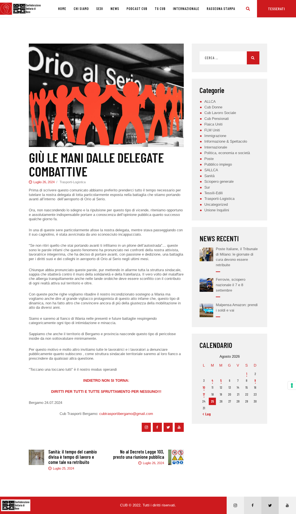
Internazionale (215, 147)
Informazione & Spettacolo (225, 141)
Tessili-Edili (213, 193)
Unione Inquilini (216, 210)
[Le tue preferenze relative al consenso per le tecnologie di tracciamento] (292, 385)
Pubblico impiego (218, 164)
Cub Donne (213, 107)
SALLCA (211, 170)
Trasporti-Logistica (73, 182)
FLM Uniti (212, 130)
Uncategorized (216, 204)
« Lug (207, 414)
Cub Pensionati (216, 119)
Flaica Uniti (213, 124)
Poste (209, 159)
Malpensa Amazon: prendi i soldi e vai (237, 307)
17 (204, 394)
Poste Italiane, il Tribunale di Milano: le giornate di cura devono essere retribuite (237, 257)
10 (204, 387)
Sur (207, 187)
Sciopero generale (219, 181)
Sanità (209, 176)
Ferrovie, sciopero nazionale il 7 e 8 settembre (230, 284)
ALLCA (210, 102)
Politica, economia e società (227, 153)
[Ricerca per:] (229, 58)
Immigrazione (215, 136)
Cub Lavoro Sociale (220, 113)
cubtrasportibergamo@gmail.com (126, 414)
